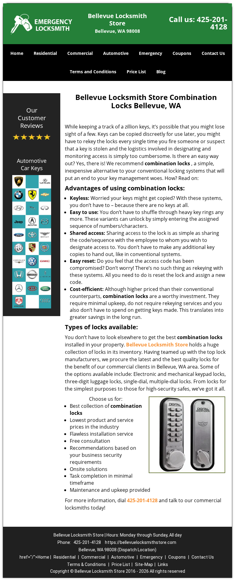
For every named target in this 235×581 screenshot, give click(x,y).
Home (16, 53)
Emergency (150, 53)
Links (163, 564)
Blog (161, 72)
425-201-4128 (212, 23)
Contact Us (213, 53)
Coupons (182, 53)
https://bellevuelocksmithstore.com (140, 542)
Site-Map (144, 564)
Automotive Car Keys (32, 164)
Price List (136, 72)
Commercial (80, 53)
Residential (45, 53)
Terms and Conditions (93, 72)
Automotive (116, 53)
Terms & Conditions (86, 564)
